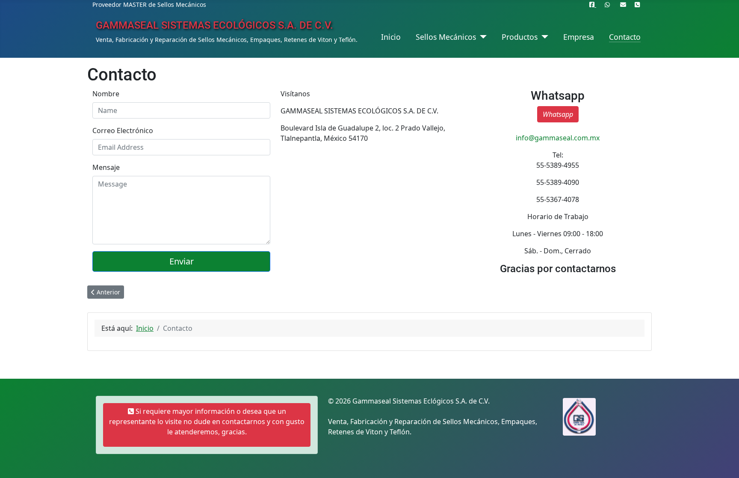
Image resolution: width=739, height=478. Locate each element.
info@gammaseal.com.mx (558, 138)
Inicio (391, 37)
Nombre (105, 93)
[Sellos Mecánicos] (481, 36)
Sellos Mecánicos (446, 37)
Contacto (625, 37)
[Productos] (543, 36)
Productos (520, 37)
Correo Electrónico (122, 130)
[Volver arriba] (724, 462)
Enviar (181, 261)
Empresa (578, 37)
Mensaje (106, 167)
